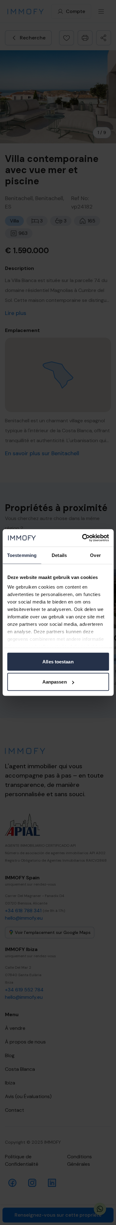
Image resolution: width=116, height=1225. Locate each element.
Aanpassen (54, 681)
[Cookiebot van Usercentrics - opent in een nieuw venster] (82, 538)
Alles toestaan (57, 661)
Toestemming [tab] (22, 555)
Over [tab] (95, 555)
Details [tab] (59, 555)
